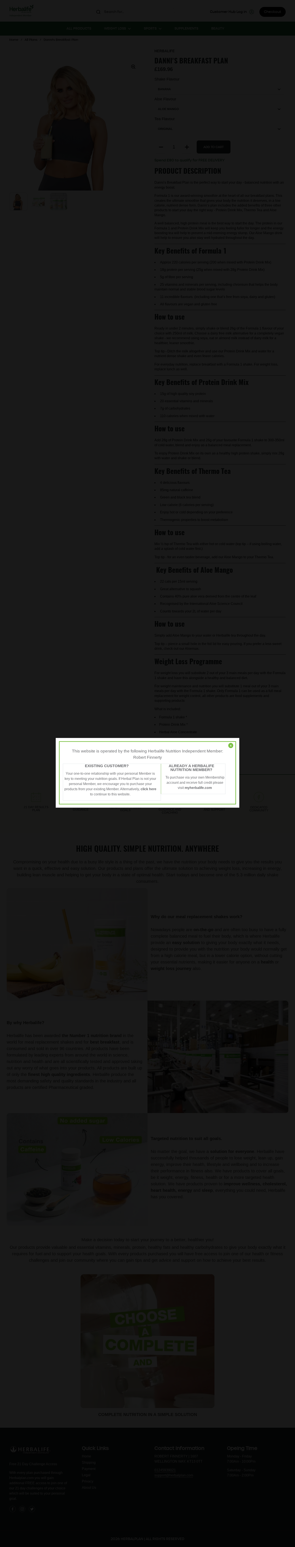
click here (148, 789)
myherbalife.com (198, 788)
